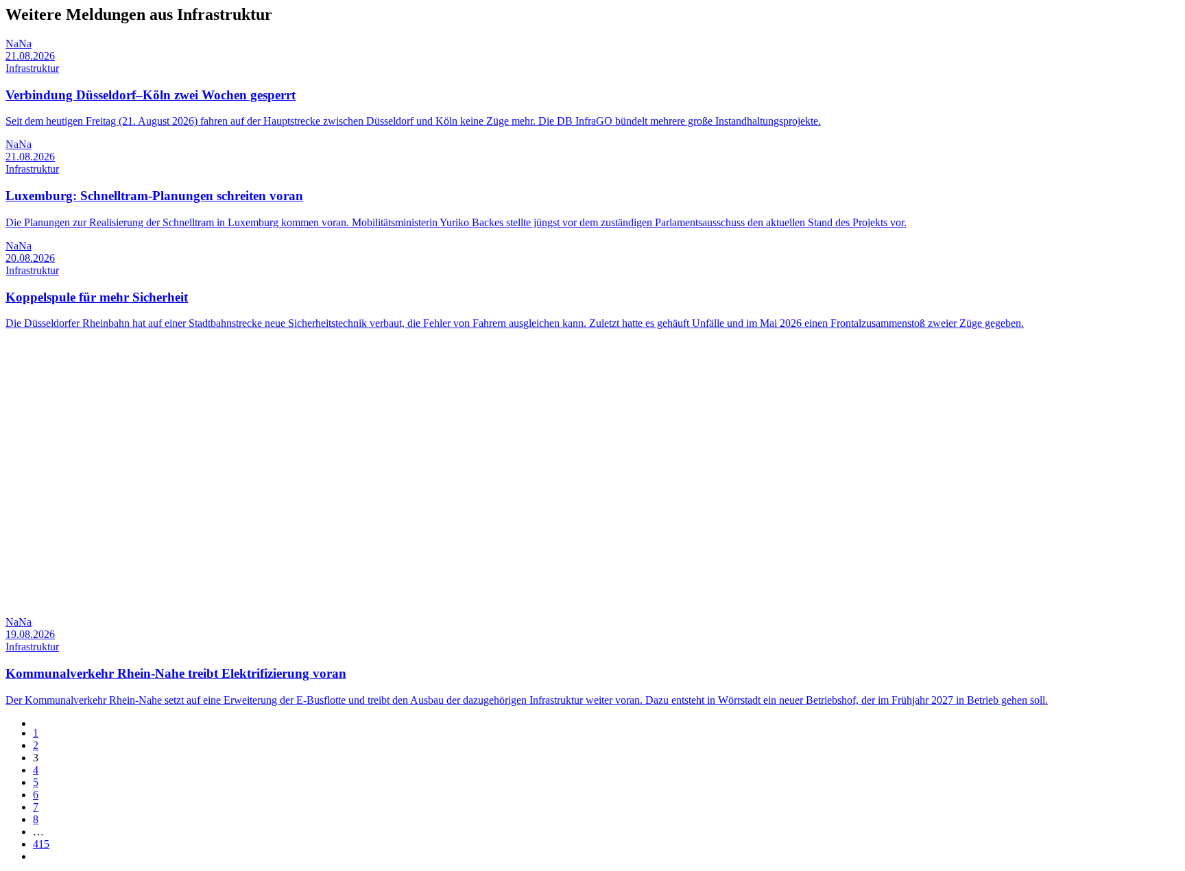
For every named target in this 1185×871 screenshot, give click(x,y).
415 (41, 844)
